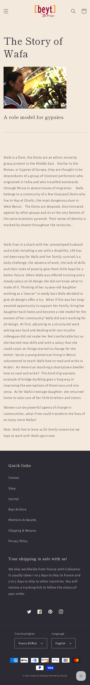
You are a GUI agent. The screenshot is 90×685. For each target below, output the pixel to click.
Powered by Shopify (58, 676)
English (60, 643)
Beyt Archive (17, 509)
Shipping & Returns (22, 530)
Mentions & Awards (22, 520)
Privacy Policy (18, 541)
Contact (13, 477)
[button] (6, 11)
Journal (13, 499)
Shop (12, 488)
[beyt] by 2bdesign (39, 676)
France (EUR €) (28, 643)
